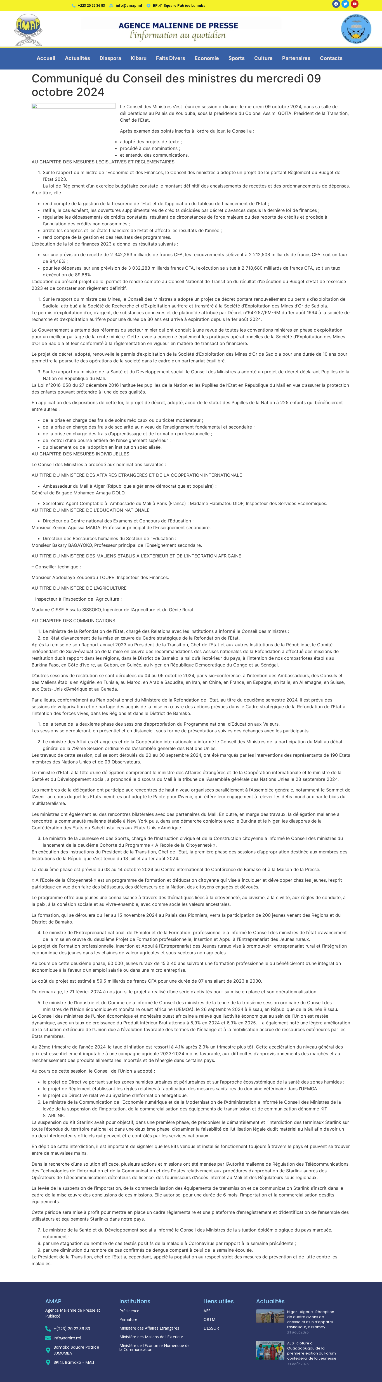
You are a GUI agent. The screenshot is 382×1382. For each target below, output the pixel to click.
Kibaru (139, 58)
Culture (263, 58)
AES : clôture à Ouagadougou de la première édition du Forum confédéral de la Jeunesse (311, 1351)
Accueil (46, 58)
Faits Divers (170, 58)
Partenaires (296, 58)
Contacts (331, 58)
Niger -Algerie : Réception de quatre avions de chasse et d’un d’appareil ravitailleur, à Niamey (310, 1319)
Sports (236, 58)
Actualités (77, 58)
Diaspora (110, 58)
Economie (207, 58)
